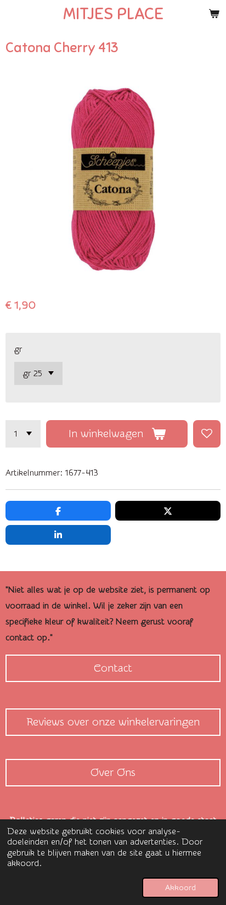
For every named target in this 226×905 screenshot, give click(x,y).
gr (18, 349)
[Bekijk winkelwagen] (214, 13)
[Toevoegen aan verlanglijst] (207, 434)
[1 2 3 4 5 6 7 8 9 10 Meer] (23, 434)
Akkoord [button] (180, 887)
